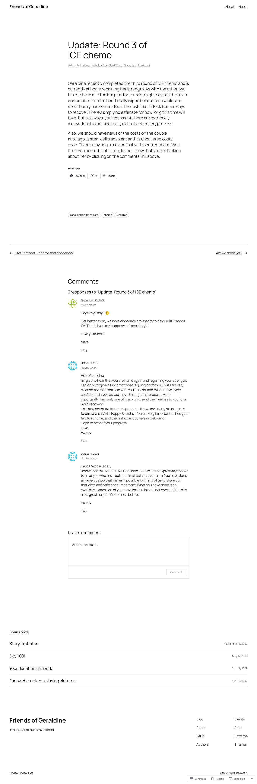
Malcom (85, 65)
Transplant (130, 65)
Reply (84, 350)
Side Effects (116, 65)
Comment (176, 572)
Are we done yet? (229, 253)
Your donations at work (30, 668)
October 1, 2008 (90, 363)
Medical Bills (100, 65)
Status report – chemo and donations (44, 253)
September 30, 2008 (93, 300)
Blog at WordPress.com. (234, 772)
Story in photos (23, 643)
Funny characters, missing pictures (42, 681)
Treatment (144, 65)
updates (122, 215)
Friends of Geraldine (28, 6)
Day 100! (17, 656)
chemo (108, 215)
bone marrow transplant (84, 215)
